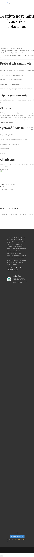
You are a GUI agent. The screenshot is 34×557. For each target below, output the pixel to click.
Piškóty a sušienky (11, 184)
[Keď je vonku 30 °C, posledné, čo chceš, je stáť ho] (17, 321)
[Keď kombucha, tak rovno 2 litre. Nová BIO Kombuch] (17, 292)
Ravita (5, 189)
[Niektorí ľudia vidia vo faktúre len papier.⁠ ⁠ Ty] (17, 387)
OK (1, 556)
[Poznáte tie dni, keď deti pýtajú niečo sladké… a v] (17, 510)
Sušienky (10, 189)
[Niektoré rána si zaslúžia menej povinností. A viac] (17, 351)
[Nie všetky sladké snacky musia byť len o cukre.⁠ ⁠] (17, 477)
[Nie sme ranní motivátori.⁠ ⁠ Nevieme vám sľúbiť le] (17, 453)
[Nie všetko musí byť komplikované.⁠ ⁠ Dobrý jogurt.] (17, 428)
